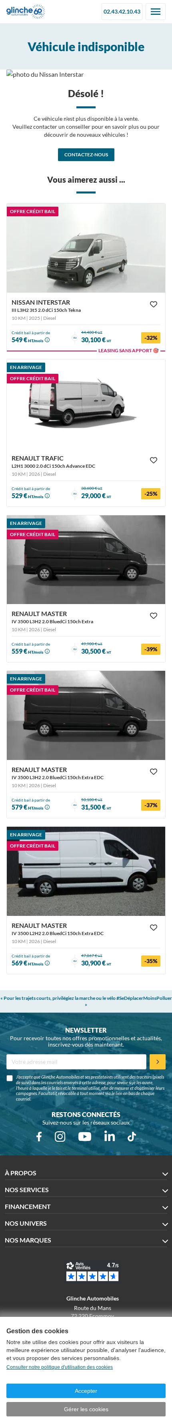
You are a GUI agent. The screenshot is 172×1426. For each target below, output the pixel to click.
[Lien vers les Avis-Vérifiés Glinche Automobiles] (92, 1271)
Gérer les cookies (86, 1409)
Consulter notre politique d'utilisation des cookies (59, 1367)
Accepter (86, 1391)
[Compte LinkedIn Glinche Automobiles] (109, 1137)
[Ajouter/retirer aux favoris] (153, 304)
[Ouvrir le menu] (156, 11)
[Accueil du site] (25, 11)
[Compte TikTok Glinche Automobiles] (132, 1136)
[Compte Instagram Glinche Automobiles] (60, 1137)
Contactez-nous (86, 155)
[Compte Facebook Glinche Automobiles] (39, 1136)
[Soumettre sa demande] (158, 1061)
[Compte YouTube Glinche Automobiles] (85, 1137)
